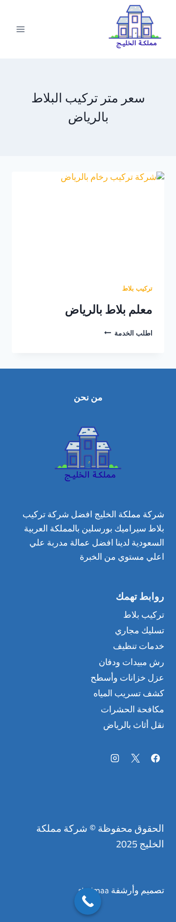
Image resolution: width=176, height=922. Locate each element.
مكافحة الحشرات (132, 710)
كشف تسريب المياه (128, 694)
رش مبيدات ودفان (131, 663)
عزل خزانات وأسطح (127, 679)
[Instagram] (115, 758)
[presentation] (88, 222)
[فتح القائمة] (21, 29)
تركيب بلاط (137, 290)
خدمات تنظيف (138, 647)
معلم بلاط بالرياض (109, 309)
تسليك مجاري (139, 632)
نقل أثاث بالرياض (133, 726)
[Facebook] (155, 758)
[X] (135, 758)
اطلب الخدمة (128, 334)
